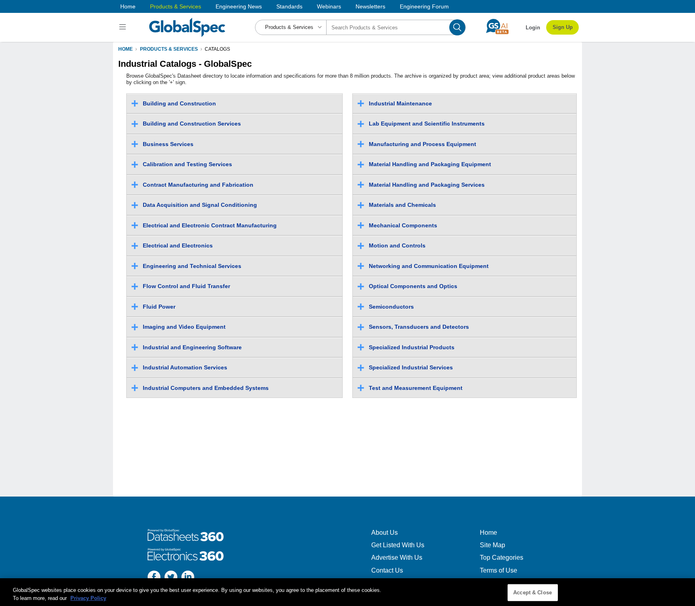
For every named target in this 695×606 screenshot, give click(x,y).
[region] (347, 592)
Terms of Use (498, 570)
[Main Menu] (123, 27)
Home (128, 6)
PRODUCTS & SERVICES (169, 49)
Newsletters (370, 6)
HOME (125, 49)
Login (533, 28)
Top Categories (501, 557)
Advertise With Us (396, 557)
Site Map (492, 545)
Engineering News (239, 6)
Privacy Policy (88, 598)
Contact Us (387, 570)
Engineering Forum (424, 6)
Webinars (329, 6)
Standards (289, 6)
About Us (384, 532)
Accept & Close (532, 593)
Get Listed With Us (397, 545)
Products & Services (175, 6)
